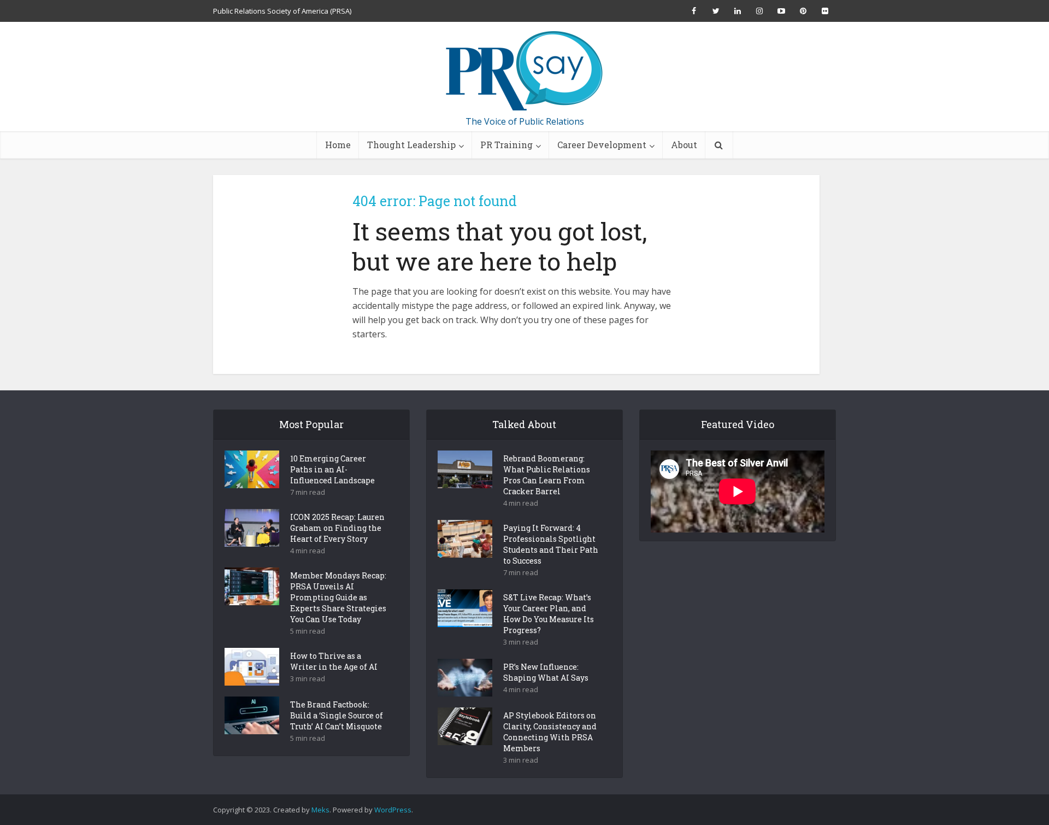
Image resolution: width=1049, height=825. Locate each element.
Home (338, 144)
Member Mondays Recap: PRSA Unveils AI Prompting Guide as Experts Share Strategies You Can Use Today (338, 597)
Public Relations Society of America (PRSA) (282, 11)
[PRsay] (524, 71)
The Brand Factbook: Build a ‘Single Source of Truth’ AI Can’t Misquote (336, 715)
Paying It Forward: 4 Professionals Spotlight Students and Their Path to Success (550, 544)
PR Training (506, 144)
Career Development (601, 144)
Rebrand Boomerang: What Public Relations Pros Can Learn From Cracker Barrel (546, 474)
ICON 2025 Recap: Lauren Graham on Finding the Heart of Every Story (337, 528)
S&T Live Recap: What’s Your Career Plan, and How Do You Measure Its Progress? (548, 613)
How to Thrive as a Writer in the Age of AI (334, 661)
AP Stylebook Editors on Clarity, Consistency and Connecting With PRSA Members (550, 731)
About (684, 144)
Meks (320, 810)
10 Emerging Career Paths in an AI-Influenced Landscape (332, 469)
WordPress (392, 810)
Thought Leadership (411, 144)
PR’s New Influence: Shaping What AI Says (545, 672)
